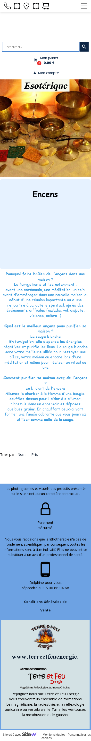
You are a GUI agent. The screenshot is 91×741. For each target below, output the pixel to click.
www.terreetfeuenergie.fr (48, 656)
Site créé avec (12, 734)
